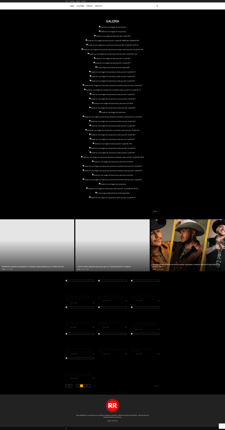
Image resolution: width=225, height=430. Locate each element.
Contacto (84, 1)
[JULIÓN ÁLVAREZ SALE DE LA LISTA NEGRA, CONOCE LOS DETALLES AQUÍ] (145, 313)
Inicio (67, 1)
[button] (157, 6)
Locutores (72, 1)
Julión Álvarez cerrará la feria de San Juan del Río (144, 297)
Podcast (78, 1)
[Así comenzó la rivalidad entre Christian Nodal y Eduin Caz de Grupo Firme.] (80, 364)
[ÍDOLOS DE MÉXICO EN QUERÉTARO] (112, 313)
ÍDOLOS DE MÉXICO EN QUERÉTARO (107, 324)
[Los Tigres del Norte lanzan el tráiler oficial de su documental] (112, 287)
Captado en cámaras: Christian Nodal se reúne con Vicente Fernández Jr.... (78, 298)
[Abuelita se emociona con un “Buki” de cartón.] (80, 313)
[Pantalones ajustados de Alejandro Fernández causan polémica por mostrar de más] (37, 245)
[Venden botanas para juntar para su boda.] (112, 340)
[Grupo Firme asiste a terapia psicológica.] (145, 340)
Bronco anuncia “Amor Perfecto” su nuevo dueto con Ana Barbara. (79, 350)
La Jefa (3, 269)
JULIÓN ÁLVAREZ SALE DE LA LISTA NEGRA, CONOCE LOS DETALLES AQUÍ (143, 325)
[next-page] (88, 385)
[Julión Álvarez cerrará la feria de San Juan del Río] (145, 287)
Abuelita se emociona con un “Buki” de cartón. (77, 324)
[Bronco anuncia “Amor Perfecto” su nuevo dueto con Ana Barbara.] (80, 340)
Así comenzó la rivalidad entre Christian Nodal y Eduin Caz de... (79, 375)
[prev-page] (67, 385)
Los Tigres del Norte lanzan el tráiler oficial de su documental (111, 297)
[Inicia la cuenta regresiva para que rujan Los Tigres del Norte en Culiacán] (112, 245)
